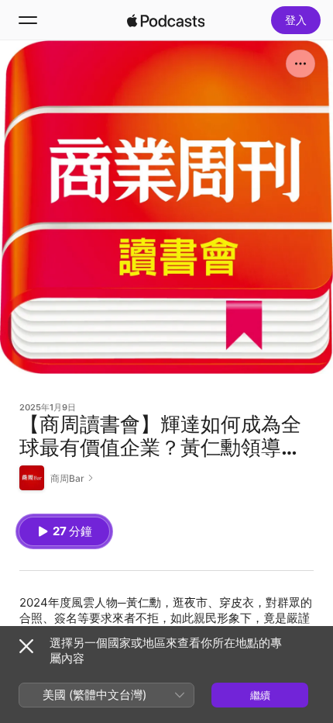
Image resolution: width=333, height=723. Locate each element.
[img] (165, 20)
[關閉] (26, 646)
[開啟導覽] (28, 20)
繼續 (260, 695)
